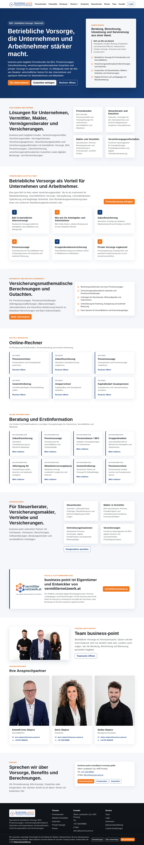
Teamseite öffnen (86, 656)
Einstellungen (97, 839)
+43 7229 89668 (87, 772)
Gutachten (85, 4)
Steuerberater (96, 4)
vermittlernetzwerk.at (116, 589)
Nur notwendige (112, 839)
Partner (107, 4)
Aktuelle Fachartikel (60, 818)
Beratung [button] (63, 4)
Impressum (109, 821)
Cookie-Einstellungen (114, 828)
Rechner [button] (73, 4)
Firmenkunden (40, 4)
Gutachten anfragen (43, 82)
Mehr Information (20, 317)
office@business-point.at (93, 775)
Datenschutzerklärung (114, 825)
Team (114, 4)
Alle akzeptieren (128, 839)
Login (131, 4)
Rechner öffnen (67, 82)
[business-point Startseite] (20, 4)
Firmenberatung (86, 781)
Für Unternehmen (19, 82)
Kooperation (102, 781)
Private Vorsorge (58, 825)
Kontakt (122, 4)
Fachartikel (53, 4)
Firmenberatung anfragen (119, 201)
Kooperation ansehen (77, 549)
